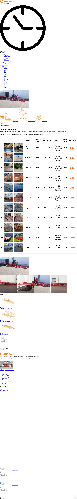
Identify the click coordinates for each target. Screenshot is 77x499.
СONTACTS (4, 63)
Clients (5, 59)
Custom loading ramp (5, 374)
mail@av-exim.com (5, 388)
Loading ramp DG (4, 378)
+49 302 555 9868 (2, 4)
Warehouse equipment (7, 56)
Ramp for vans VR (4, 379)
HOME (3, 53)
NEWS (3, 62)
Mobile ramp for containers (4, 334)
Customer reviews (6, 60)
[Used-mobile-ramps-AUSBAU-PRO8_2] (14, 107)
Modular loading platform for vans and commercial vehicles (8, 321)
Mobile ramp (3, 373)
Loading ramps (6, 55)
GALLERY (3, 61)
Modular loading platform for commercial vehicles (7, 370)
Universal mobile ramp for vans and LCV (6, 308)
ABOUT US (3, 57)
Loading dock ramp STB (5, 377)
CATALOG (3, 54)
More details (1, 307)
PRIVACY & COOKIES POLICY (5, 390)
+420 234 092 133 (8, 4)
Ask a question (2, 123)
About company (6, 58)
